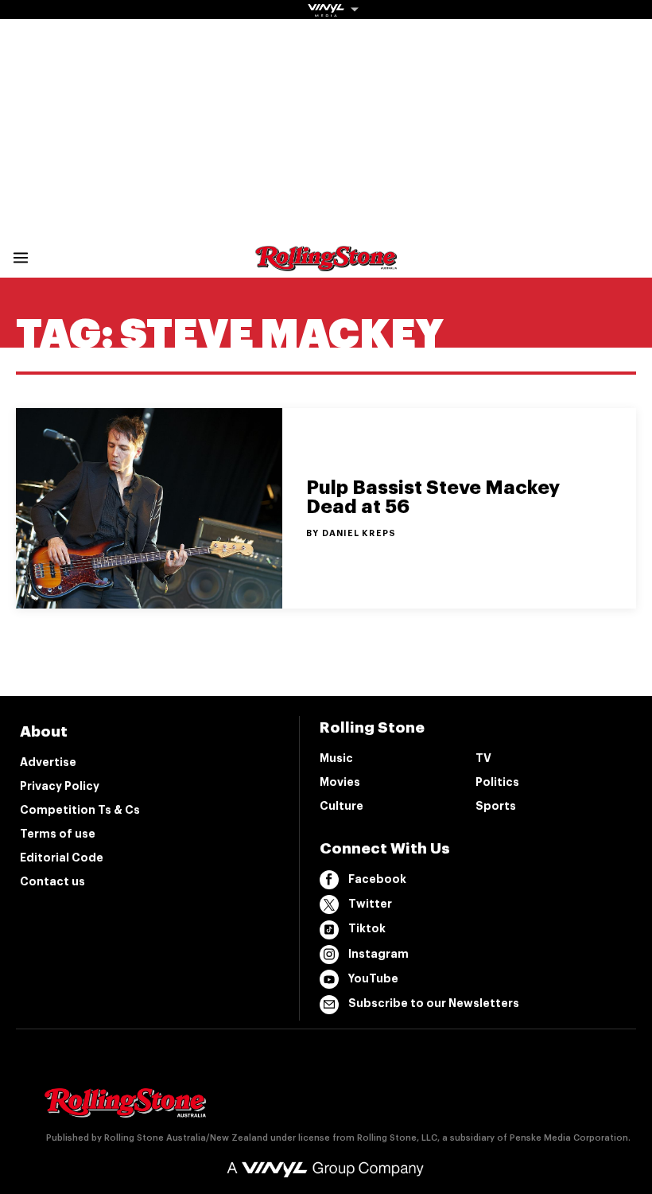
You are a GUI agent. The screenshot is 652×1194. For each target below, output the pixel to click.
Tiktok (367, 928)
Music (336, 758)
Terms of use (57, 833)
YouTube (373, 978)
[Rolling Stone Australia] (326, 263)
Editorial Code (61, 857)
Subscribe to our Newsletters (433, 1003)
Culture (341, 805)
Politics (497, 782)
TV (483, 758)
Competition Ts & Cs (80, 809)
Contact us (52, 881)
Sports (495, 805)
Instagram (378, 953)
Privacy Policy (59, 785)
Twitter (370, 903)
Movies (340, 782)
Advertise (48, 762)
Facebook (377, 879)
